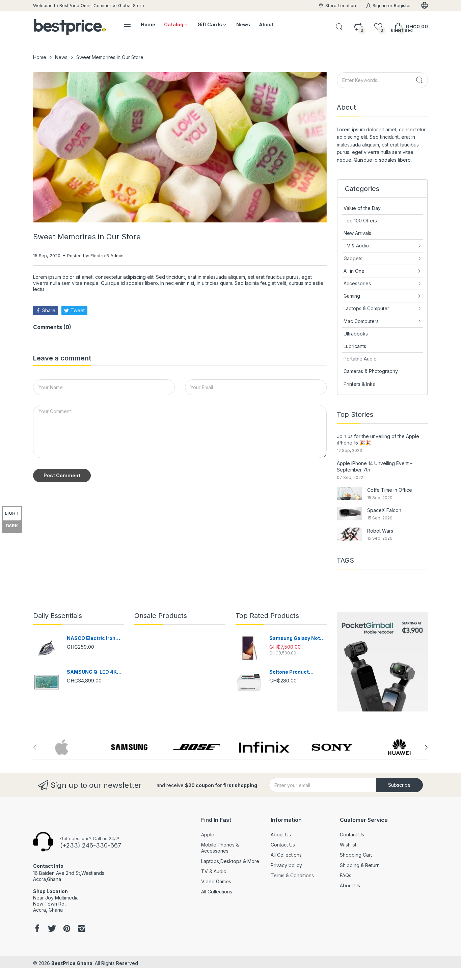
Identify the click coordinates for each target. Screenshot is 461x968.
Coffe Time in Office (389, 490)
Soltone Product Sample (289, 672)
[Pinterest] (67, 929)
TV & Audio (213, 871)
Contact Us (283, 845)
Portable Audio (360, 358)
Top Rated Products (267, 616)
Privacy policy (286, 865)
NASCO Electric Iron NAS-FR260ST (91, 638)
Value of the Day (362, 208)
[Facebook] (37, 929)
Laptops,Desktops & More (230, 861)
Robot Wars (380, 531)
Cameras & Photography (371, 371)
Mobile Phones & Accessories (220, 848)
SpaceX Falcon (384, 510)
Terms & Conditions (292, 875)
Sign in (380, 5)
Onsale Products (160, 616)
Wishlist (348, 845)
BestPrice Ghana (71, 963)
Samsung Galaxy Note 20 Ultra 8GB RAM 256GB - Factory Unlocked (296, 638)
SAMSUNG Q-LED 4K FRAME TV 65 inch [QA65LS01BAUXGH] (92, 672)
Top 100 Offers (360, 220)
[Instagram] (82, 929)
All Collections (216, 891)
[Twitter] (52, 929)
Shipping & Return (360, 865)
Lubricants (355, 346)
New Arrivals (357, 233)
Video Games (216, 881)
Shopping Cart (356, 855)
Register (402, 5)
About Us (281, 834)
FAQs (345, 875)
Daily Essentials (57, 616)
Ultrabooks (356, 334)
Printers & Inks (359, 384)
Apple (207, 834)
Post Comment (62, 475)
